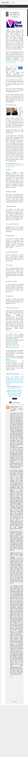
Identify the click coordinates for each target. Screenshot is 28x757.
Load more (14, 701)
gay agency (20, 379)
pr (17, 394)
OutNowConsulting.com (11, 60)
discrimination (14, 391)
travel (18, 381)
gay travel (20, 378)
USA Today (9, 66)
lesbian (9, 382)
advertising (8, 381)
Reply (11, 676)
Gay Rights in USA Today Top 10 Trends (14, 14)
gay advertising (15, 376)
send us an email (12, 62)
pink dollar (8, 379)
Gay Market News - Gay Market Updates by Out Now (14, 346)
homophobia (14, 393)
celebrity (8, 391)
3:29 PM (20, 407)
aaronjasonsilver (14, 407)
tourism (21, 381)
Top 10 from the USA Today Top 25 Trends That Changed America (14, 165)
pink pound (14, 379)
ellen (19, 391)
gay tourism (14, 378)
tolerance (11, 396)
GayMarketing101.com (11, 362)
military (15, 394)
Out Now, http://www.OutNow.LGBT (16, 387)
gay (7, 382)
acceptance (13, 390)
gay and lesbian (16, 382)
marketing (13, 381)
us (14, 396)
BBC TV (16, 135)
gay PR (9, 393)
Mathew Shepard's (10, 156)
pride (20, 394)
